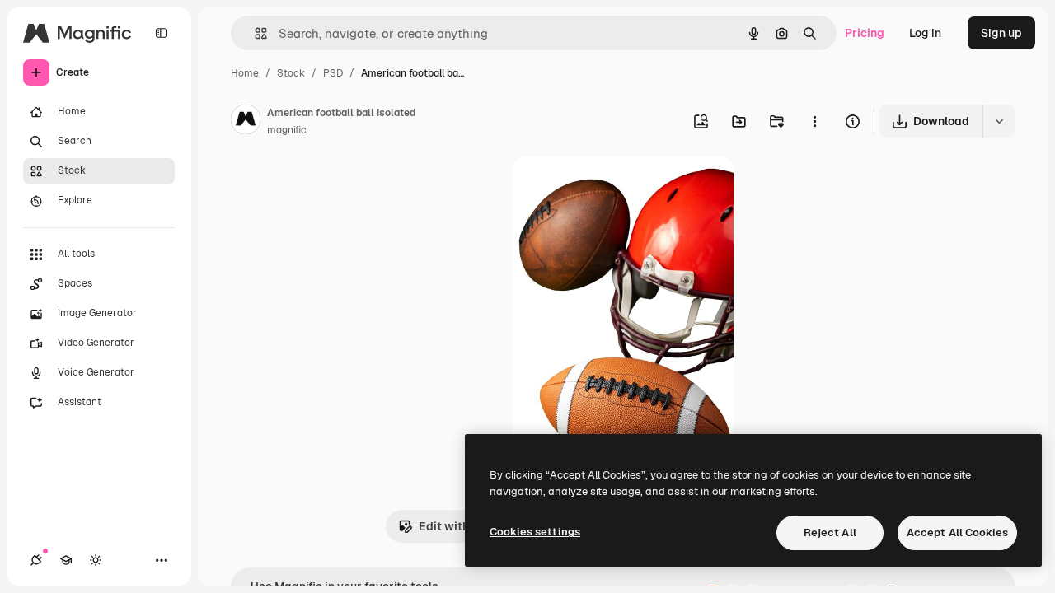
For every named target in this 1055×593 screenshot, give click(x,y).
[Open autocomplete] (254, 33)
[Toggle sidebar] (161, 33)
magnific (287, 130)
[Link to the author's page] (245, 122)
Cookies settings (535, 532)
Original (618, 187)
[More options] (814, 121)
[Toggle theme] (95, 560)
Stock (291, 73)
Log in (925, 33)
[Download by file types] (998, 121)
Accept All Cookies (957, 532)
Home (245, 73)
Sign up (1001, 33)
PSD (333, 73)
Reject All (830, 532)
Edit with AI (451, 526)
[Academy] (66, 560)
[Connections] (36, 560)
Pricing (864, 33)
